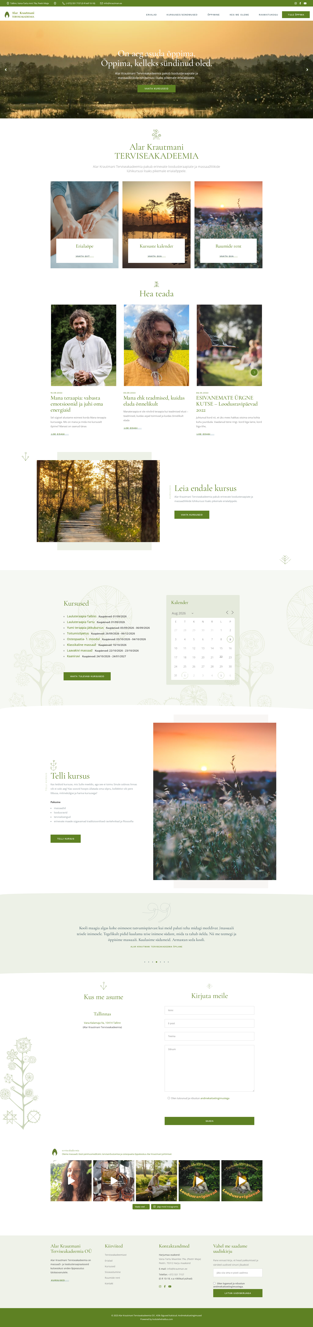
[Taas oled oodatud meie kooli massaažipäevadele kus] (156, 1180)
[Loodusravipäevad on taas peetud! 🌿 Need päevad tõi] (199, 1180)
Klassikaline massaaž (81, 645)
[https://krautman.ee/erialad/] (71, 1180)
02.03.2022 (129, 393)
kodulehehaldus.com (162, 1319)
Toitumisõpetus (78, 633)
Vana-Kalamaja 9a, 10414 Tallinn (102, 1022)
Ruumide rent (112, 1277)
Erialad (108, 1260)
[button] (58, 372)
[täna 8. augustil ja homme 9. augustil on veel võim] (113, 1180)
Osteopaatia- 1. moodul (83, 639)
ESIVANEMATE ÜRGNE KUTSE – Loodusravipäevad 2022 (81, 404)
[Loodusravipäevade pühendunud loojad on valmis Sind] (241, 1180)
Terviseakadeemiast (116, 1254)
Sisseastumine (113, 1272)
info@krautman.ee (177, 1268)
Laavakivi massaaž (80, 650)
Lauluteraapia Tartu (81, 622)
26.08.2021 (202, 393)
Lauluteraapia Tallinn (81, 616)
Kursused (110, 1266)
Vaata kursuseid (157, 88)
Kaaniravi (73, 656)
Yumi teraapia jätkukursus (85, 628)
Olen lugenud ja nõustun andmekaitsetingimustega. (229, 1285)
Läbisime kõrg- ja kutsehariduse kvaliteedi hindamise (149, 404)
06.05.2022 (57, 393)
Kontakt (109, 1283)
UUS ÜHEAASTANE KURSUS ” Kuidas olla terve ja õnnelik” (226, 404)
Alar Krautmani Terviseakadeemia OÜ (137, 1315)
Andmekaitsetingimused (190, 1315)
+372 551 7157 (176, 1274)
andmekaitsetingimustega (215, 1098)
